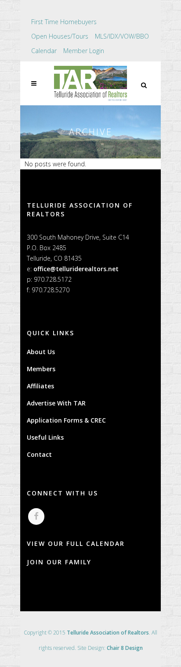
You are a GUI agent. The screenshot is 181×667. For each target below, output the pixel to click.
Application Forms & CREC (66, 420)
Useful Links (45, 437)
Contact (39, 454)
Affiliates (40, 386)
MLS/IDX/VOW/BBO (122, 36)
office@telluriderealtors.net (76, 269)
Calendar (44, 51)
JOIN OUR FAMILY (59, 562)
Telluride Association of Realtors (108, 632)
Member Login (83, 51)
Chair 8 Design (125, 648)
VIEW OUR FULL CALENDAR (76, 543)
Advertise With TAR (56, 403)
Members (41, 369)
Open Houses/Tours (59, 36)
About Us (41, 352)
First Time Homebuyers (64, 22)
